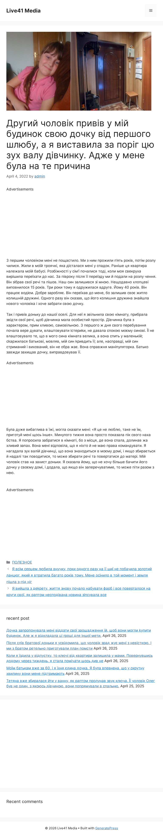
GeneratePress (106, 828)
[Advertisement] (81, 221)
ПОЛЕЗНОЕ (22, 562)
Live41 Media (23, 10)
